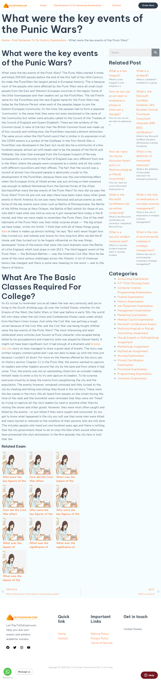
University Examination (132, 378)
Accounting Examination (133, 279)
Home (43, 5)
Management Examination (134, 310)
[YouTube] (28, 647)
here (4, 231)
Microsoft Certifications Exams (136, 324)
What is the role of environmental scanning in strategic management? (147, 241)
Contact (116, 5)
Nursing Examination (130, 356)
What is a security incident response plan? (119, 236)
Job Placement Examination (135, 306)
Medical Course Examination (135, 319)
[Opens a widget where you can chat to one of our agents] (149, 675)
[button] (102, 5)
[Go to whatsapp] (7, 672)
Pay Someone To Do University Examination (77, 5)
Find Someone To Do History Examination (39, 40)
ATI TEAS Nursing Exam (133, 283)
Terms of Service (102, 643)
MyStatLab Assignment (132, 351)
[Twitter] (14, 647)
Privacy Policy (99, 638)
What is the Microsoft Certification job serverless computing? (119, 204)
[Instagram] (21, 647)
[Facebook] (7, 647)
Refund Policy (100, 634)
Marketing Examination (132, 315)
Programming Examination (134, 374)
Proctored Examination (132, 369)
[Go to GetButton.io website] (8, 678)
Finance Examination (130, 297)
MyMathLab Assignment (133, 347)
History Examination (130, 301)
